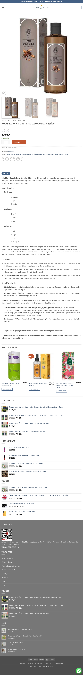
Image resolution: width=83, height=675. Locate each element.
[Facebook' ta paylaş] (7, 159)
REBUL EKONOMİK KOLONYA (49, 154)
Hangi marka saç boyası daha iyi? (20, 629)
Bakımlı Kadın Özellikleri (16, 649)
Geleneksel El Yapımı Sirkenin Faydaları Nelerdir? (25, 636)
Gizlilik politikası (7, 558)
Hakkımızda (59, 663)
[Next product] (3, 130)
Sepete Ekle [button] (7, 389)
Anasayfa (5, 574)
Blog (3, 585)
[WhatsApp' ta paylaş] (3, 159)
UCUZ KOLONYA (63, 154)
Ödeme (37, 663)
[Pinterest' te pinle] (18, 159)
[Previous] (5, 56)
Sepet (42, 663)
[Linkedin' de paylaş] (21, 159)
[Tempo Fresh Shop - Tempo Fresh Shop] (41, 7)
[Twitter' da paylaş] (10, 159)
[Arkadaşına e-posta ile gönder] (14, 159)
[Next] (77, 56)
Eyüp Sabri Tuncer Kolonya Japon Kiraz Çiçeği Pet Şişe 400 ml (64, 385)
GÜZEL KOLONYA (12, 154)
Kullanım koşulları (8, 562)
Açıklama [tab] (6, 173)
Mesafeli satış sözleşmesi (11, 566)
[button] (3, 7)
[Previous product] (7, 130)
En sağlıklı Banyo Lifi (15, 643)
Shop (3, 582)
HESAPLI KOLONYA (23, 154)
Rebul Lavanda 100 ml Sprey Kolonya (38, 384)
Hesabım (5, 578)
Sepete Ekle (19, 142)
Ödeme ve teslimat (8, 570)
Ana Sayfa (5, 120)
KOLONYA (21, 120)
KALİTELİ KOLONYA (35, 154)
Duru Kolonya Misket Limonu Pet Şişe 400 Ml (11, 384)
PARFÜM (13, 120)
